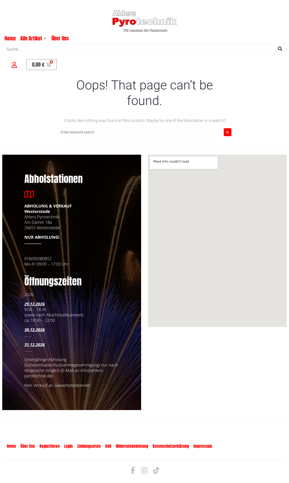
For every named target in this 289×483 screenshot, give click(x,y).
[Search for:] (139, 132)
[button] (45, 38)
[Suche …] (144, 49)
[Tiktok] (156, 470)
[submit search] (280, 49)
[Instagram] (144, 470)
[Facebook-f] (132, 470)
